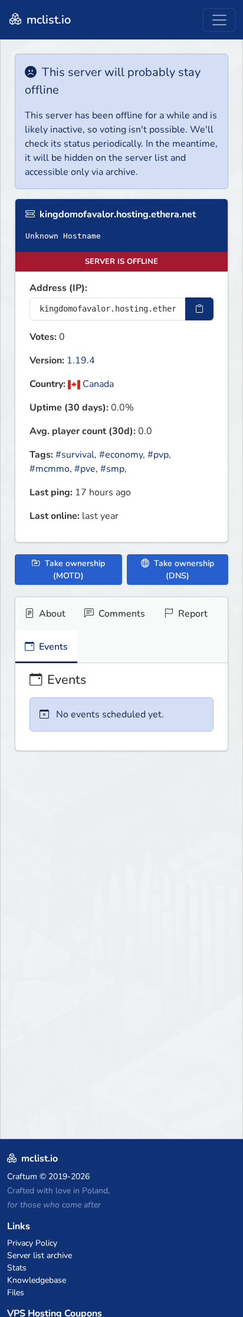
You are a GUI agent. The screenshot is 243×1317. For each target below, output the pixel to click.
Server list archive (39, 1255)
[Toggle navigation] (219, 20)
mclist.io (47, 20)
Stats (17, 1267)
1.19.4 (81, 360)
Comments (120, 613)
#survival (74, 454)
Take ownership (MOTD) (73, 569)
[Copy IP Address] (199, 308)
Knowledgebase (36, 1280)
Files (15, 1292)
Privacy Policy (32, 1243)
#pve (85, 468)
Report (192, 613)
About (51, 613)
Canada (97, 384)
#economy (121, 454)
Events (52, 646)
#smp (112, 468)
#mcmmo (49, 468)
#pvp (158, 454)
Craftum (22, 1176)
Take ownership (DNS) (183, 569)
